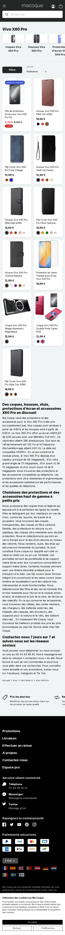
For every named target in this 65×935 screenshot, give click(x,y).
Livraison (9, 738)
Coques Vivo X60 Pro (13, 48)
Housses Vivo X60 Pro (36, 48)
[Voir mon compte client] (53, 6)
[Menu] (12, 6)
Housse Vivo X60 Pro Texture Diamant (16, 274)
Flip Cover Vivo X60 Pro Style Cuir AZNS (15, 383)
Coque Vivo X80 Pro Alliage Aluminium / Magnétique (16, 328)
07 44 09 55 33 (18, 788)
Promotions (11, 731)
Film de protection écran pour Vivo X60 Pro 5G (16, 114)
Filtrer (12, 69)
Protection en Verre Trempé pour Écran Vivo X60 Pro (46, 275)
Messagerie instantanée (23, 798)
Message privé (17, 808)
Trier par (30, 67)
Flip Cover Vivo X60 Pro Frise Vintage (15, 168)
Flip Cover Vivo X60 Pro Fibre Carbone (46, 221)
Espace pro (11, 767)
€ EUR (8, 860)
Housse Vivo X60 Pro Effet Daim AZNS (16, 221)
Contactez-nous (15, 760)
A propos (9, 753)
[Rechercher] (7, 14)
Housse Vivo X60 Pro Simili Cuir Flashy (47, 168)
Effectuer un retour (17, 745)
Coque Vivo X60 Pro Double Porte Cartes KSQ (47, 328)
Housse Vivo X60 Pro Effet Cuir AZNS (47, 113)
